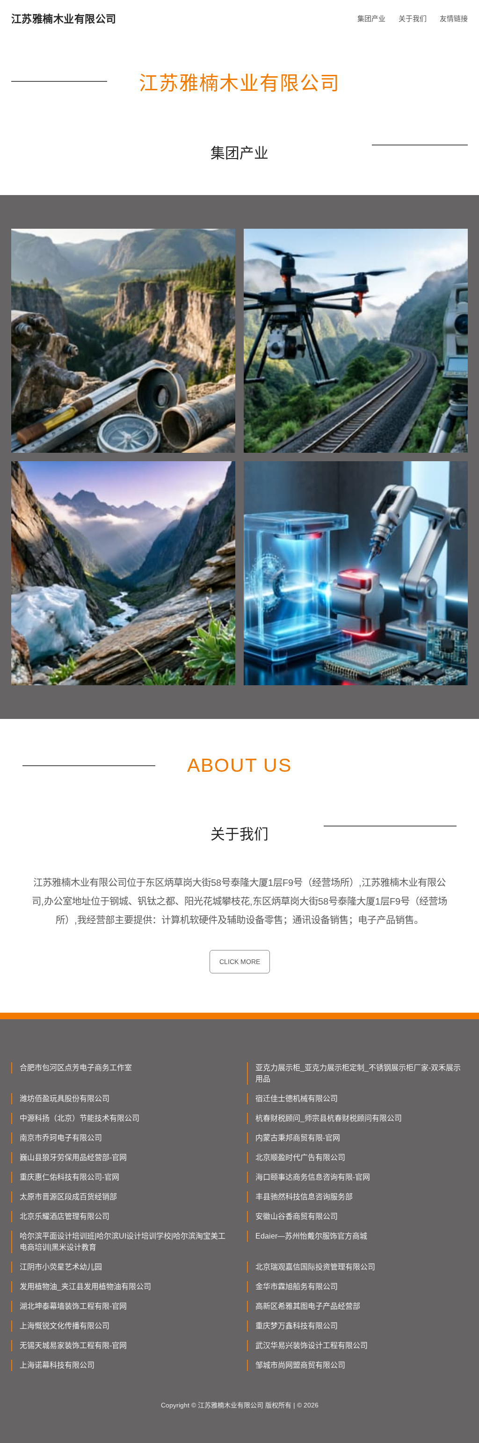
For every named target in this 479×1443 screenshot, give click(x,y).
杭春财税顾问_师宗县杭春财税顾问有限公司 (328, 1118)
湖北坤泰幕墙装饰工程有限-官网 (73, 1306)
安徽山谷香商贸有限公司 (296, 1216)
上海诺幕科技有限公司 (57, 1365)
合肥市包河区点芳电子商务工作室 (76, 1068)
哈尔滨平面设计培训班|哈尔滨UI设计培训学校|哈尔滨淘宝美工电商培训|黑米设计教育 (122, 1241)
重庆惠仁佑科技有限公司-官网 (69, 1177)
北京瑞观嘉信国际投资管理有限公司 (315, 1267)
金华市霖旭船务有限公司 (296, 1287)
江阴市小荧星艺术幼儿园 (61, 1267)
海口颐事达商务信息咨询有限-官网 (312, 1177)
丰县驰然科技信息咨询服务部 (304, 1197)
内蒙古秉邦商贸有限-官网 (297, 1138)
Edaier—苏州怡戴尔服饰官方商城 (311, 1236)
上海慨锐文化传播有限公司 (64, 1326)
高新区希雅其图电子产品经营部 (307, 1306)
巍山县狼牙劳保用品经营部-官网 (73, 1157)
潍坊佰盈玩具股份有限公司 (64, 1098)
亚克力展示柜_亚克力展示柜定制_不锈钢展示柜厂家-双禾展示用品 (358, 1073)
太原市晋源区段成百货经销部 (68, 1197)
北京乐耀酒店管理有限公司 (64, 1216)
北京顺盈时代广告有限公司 (300, 1157)
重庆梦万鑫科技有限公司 (296, 1326)
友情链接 (454, 18)
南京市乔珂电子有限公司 (61, 1138)
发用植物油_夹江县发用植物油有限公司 (85, 1287)
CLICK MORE (239, 961)
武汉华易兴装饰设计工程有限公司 (311, 1345)
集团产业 (371, 18)
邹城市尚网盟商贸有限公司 (300, 1365)
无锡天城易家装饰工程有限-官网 (73, 1345)
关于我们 (413, 18)
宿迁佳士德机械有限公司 (296, 1098)
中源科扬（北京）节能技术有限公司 (79, 1118)
